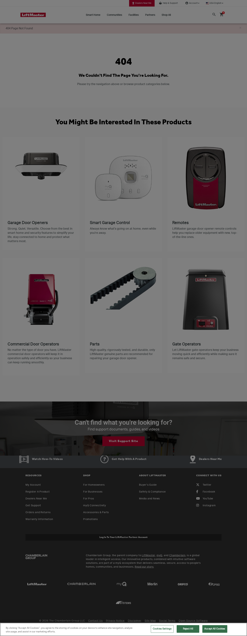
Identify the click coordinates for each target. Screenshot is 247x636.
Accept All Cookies (214, 629)
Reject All (188, 629)
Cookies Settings (162, 629)
